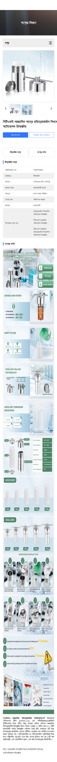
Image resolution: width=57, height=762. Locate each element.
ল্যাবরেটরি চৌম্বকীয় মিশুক (17, 749)
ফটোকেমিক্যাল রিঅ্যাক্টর (12, 753)
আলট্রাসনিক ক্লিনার (35, 749)
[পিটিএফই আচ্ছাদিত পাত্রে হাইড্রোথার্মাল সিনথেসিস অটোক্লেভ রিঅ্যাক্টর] (28, 76)
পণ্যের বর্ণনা (41, 152)
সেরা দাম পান (15, 135)
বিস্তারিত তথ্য (15, 152)
